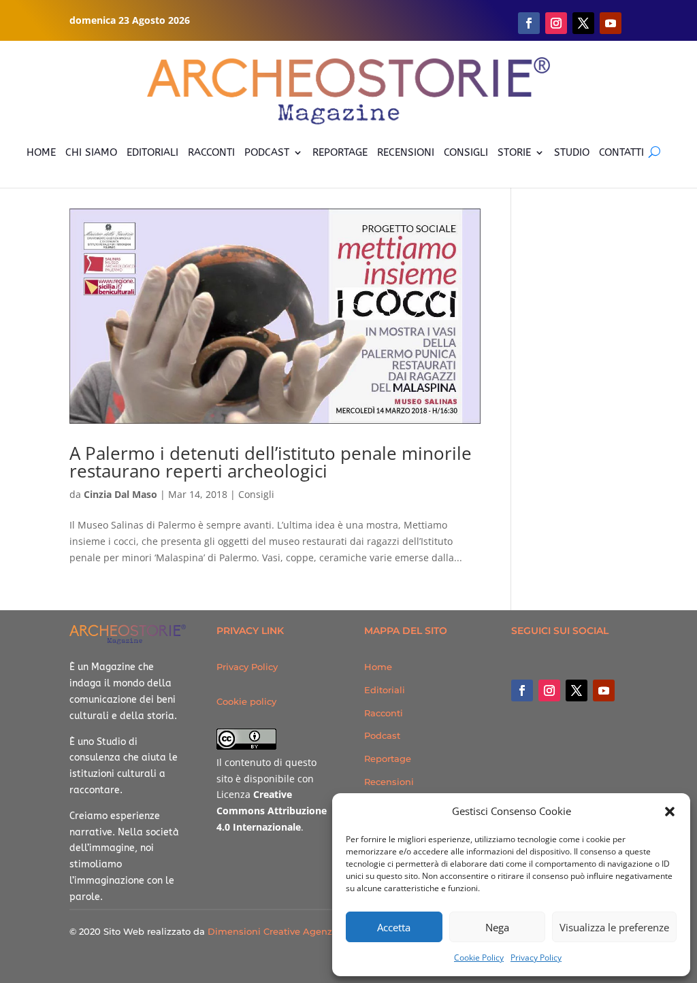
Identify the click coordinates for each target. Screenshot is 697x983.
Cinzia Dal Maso (120, 494)
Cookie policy (246, 701)
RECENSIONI (405, 152)
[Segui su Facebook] (529, 23)
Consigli (256, 494)
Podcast (382, 735)
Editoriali (384, 689)
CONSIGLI (466, 152)
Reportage (387, 758)
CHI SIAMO (91, 152)
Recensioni (389, 781)
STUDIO (571, 152)
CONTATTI (621, 152)
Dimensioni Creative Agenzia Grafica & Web (307, 931)
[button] (670, 811)
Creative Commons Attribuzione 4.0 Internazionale (271, 810)
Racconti (383, 712)
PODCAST (266, 152)
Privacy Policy (536, 957)
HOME (41, 152)
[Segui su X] (583, 23)
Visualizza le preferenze (614, 927)
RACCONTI (211, 152)
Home (378, 666)
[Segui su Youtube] (610, 23)
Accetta (393, 927)
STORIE (514, 152)
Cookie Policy (479, 957)
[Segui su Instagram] (556, 23)
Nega (497, 927)
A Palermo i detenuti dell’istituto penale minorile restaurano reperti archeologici (270, 462)
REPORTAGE (340, 152)
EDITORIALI (152, 152)
